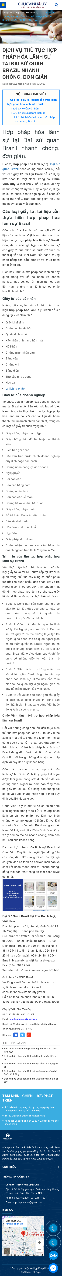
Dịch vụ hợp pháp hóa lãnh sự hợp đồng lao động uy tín (31, 1065)
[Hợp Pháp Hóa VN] (32, 5)
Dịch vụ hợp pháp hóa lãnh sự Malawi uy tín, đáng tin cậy (31, 1080)
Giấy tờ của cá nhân (27, 108)
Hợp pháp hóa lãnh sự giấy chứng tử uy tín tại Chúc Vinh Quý (30, 1050)
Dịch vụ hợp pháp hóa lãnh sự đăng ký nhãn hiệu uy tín (31, 1057)
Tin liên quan (14, 1042)
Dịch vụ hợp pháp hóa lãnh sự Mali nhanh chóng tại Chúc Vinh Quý (30, 1072)
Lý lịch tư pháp (15, 388)
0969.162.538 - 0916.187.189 (29, 1197)
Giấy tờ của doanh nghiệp (30, 113)
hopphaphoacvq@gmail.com (23, 1019)
